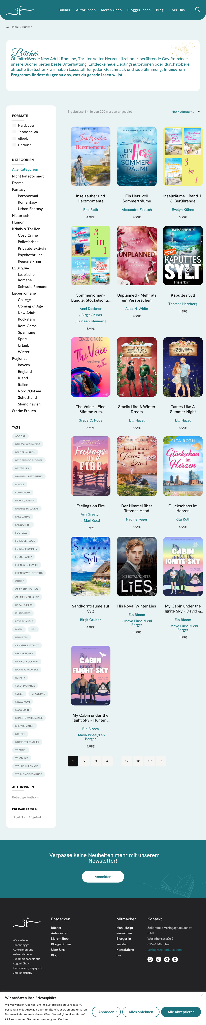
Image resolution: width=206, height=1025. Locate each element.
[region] (103, 1008)
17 (127, 761)
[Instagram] (150, 959)
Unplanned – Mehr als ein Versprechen (136, 298)
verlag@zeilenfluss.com (164, 950)
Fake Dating (22, 516)
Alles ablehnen (141, 1012)
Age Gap (20, 436)
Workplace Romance (28, 774)
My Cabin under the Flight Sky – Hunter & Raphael (91, 718)
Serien (19, 693)
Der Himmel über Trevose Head (136, 508)
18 (138, 761)
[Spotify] (175, 959)
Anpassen (106, 1012)
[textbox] (31, 797)
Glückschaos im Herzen (183, 508)
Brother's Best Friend (28, 476)
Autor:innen (59, 933)
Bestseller (22, 468)
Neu (33, 629)
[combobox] (31, 797)
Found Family (23, 556)
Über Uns (58, 950)
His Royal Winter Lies (136, 606)
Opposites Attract (27, 645)
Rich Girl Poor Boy (26, 669)
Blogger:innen (61, 944)
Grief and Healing (26, 589)
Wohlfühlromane (26, 766)
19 (150, 761)
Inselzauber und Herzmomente (90, 198)
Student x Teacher (27, 741)
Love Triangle (24, 621)
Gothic (19, 581)
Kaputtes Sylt (183, 295)
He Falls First (23, 605)
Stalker (20, 733)
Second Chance (25, 685)
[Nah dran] (201, 995)
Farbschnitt (23, 524)
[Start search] (197, 9)
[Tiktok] (158, 959)
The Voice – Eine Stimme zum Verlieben (90, 409)
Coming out (22, 492)
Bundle (19, 484)
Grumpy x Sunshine (27, 597)
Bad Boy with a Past (27, 444)
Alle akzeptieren (181, 1012)
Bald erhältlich (25, 452)
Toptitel (20, 750)
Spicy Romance (24, 725)
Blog (54, 955)
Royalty (20, 677)
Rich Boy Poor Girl (26, 661)
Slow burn (22, 709)
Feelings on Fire (90, 505)
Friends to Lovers (26, 564)
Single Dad (38, 693)
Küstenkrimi (23, 613)
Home (15, 27)
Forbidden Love (25, 540)
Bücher (56, 928)
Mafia (19, 629)
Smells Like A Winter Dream (137, 409)
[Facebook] (167, 959)
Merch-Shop (60, 938)
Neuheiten (21, 637)
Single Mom (22, 701)
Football (21, 532)
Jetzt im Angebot (28, 817)
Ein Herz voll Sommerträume (137, 198)
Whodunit (21, 758)
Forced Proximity (26, 548)
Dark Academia (24, 500)
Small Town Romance (29, 717)
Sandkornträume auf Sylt (90, 609)
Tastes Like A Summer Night (183, 409)
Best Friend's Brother (28, 460)
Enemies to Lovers (26, 508)
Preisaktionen (24, 653)
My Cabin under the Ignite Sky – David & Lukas (183, 609)
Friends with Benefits (29, 572)
